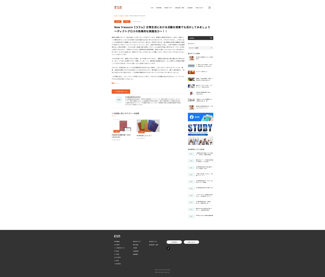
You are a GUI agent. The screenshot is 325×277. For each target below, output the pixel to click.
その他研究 (159, 26)
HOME (116, 15)
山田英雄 (168, 20)
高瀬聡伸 (168, 14)
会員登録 (190, 8)
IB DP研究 (159, 17)
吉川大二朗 (168, 26)
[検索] (211, 38)
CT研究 (159, 20)
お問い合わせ (199, 8)
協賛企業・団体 (179, 8)
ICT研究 (158, 14)
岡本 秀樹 (168, 23)
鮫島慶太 (168, 17)
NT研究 (159, 11)
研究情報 (158, 8)
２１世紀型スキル (159, 23)
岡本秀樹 (135, 245)
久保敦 (168, 11)
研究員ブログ (168, 8)
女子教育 (117, 245)
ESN (152, 8)
